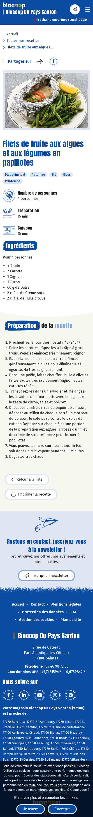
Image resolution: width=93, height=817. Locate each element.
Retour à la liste (29, 479)
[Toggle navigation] (87, 11)
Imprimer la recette (34, 494)
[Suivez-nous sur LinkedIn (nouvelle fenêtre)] (24, 695)
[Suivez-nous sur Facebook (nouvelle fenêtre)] (8, 695)
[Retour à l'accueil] (14, 5)
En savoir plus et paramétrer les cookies (46, 798)
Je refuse (30, 809)
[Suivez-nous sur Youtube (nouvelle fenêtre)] (39, 695)
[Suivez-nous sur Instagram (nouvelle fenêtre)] (55, 695)
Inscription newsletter (49, 575)
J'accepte (62, 809)
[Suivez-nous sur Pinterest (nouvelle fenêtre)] (70, 695)
